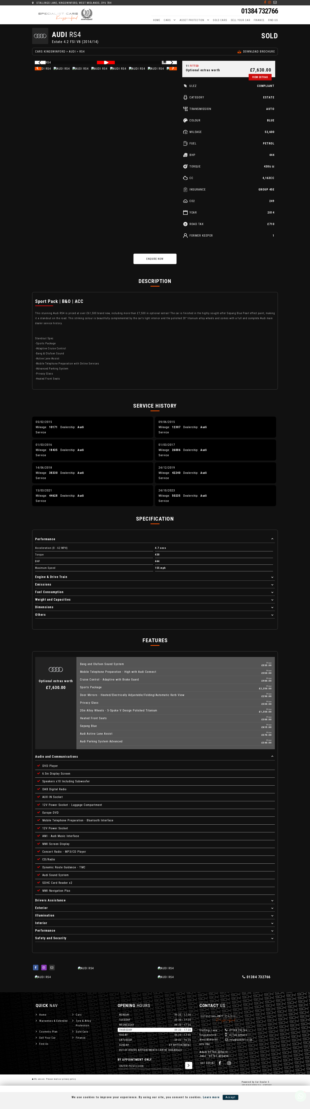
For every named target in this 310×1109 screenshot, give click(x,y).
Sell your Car (240, 20)
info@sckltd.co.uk (240, 1039)
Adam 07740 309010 (213, 1052)
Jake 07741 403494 (214, 1056)
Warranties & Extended (53, 1020)
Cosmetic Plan (48, 1031)
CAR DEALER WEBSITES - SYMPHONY (257, 1085)
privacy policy (69, 1079)
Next (173, 68)
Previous (38, 68)
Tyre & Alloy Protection (83, 1023)
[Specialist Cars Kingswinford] (66, 14)
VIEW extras (260, 77)
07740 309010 (238, 1035)
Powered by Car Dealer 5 (255, 1082)
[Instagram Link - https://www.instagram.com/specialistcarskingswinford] (269, 2)
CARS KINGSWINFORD (50, 51)
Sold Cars (220, 20)
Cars (167, 20)
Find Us (273, 20)
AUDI (72, 51)
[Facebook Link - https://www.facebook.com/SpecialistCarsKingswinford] (265, 2)
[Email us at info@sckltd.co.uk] (275, 2)
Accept (230, 1097)
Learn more (211, 1097)
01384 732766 (259, 11)
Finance (259, 20)
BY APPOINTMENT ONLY (135, 1059)
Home (156, 20)
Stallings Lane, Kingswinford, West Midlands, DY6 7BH (74, 2)
